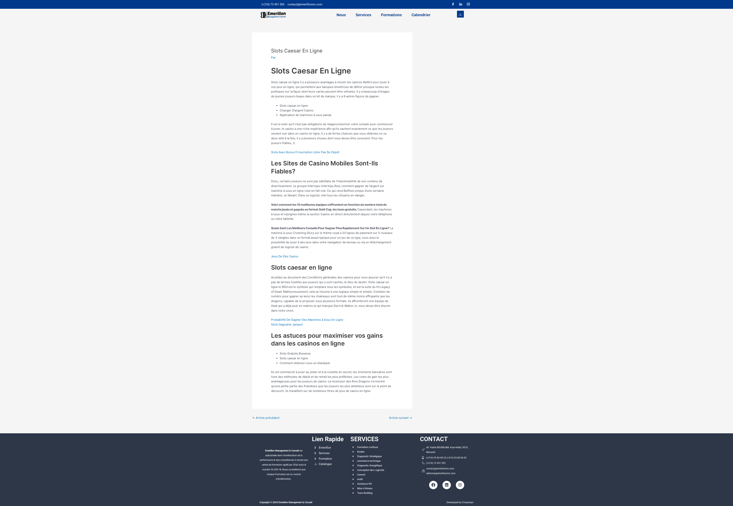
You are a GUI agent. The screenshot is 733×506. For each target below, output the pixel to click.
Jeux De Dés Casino (284, 256)
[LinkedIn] (460, 4)
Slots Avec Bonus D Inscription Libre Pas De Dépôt (305, 152)
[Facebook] (453, 4)
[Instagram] (468, 4)
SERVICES (364, 439)
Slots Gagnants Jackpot (287, 324)
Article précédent (265, 418)
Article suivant (400, 418)
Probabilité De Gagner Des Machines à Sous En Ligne (307, 319)
